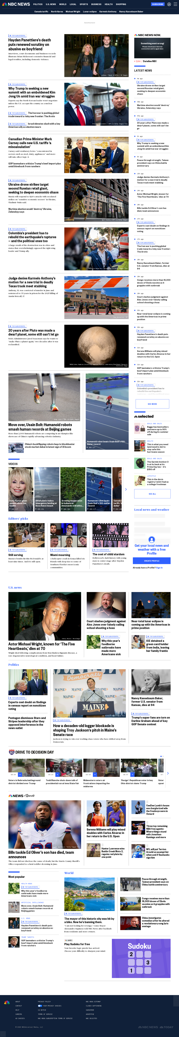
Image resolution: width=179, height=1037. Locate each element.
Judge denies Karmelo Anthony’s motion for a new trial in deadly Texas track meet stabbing (31, 282)
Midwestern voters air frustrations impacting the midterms (96, 783)
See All (152, 493)
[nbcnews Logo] (7, 1002)
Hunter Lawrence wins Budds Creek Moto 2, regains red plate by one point (113, 852)
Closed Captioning (93, 1006)
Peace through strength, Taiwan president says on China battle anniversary (153, 163)
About (17, 1002)
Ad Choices (19, 1018)
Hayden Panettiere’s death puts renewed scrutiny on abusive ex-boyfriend (29, 44)
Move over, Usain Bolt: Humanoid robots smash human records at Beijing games (40, 427)
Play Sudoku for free (77, 944)
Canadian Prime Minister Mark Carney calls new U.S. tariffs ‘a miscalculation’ (30, 143)
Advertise (90, 1014)
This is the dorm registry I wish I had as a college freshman (158, 482)
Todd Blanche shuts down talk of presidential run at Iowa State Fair (62, 782)
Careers (18, 1014)
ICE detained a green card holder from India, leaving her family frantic (157, 646)
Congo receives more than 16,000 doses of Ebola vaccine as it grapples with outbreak (153, 282)
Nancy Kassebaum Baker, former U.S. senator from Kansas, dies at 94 (153, 265)
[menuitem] (38, 4)
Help (17, 1010)
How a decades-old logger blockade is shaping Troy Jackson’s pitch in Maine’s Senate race (84, 730)
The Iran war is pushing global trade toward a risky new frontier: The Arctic (33, 114)
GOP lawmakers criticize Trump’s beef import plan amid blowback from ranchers (34, 165)
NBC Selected (91, 1018)
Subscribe (90, 1010)
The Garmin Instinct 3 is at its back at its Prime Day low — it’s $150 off (158, 465)
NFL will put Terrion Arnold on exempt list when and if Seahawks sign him (157, 853)
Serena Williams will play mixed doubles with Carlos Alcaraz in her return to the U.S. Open (154, 353)
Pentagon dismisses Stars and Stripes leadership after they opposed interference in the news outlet (27, 723)
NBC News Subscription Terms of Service (55, 1018)
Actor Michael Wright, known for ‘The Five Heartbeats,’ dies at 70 (153, 195)
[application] (96, 155)
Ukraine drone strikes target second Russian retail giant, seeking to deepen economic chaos (33, 188)
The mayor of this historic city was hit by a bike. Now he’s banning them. (89, 920)
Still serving (15, 555)
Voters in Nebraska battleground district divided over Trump (24, 782)
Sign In (159, 567)
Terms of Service (45, 1014)
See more (152, 404)
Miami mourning (60, 555)
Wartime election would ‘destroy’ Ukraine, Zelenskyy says (30, 210)
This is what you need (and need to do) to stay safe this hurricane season (157, 448)
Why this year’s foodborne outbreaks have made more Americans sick (111, 647)
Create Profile (151, 560)
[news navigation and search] (175, 4)
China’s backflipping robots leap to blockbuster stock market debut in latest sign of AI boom (50, 445)
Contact (18, 1006)
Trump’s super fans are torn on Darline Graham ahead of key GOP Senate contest (150, 720)
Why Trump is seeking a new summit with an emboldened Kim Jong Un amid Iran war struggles (31, 92)
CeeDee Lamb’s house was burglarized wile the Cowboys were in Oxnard (157, 809)
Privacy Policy (44, 1002)
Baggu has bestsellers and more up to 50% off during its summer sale (158, 430)
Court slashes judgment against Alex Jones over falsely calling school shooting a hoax (152, 299)
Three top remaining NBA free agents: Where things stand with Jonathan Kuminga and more (157, 831)
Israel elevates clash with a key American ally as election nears (34, 125)
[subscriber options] (169, 4)
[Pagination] (161, 756)
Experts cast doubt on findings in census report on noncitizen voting (153, 228)
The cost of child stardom (108, 554)
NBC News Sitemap (93, 1002)
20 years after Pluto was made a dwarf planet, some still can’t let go (33, 332)
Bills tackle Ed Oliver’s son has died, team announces (151, 209)
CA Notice (42, 1010)
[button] (73, 4)
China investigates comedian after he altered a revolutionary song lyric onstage (155, 922)
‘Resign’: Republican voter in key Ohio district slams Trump (137, 782)
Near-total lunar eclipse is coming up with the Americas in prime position (153, 316)
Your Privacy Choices (52, 1006)
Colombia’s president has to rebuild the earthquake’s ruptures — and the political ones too (32, 237)
